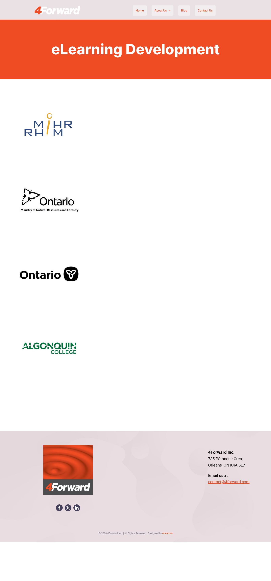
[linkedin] (76, 507)
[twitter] (68, 507)
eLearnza (167, 533)
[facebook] (59, 507)
